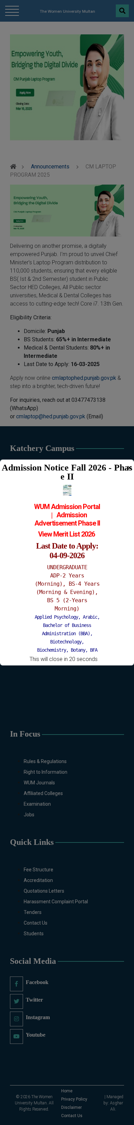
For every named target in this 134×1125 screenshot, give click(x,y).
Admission (71, 515)
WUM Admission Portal (67, 507)
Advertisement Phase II (67, 523)
